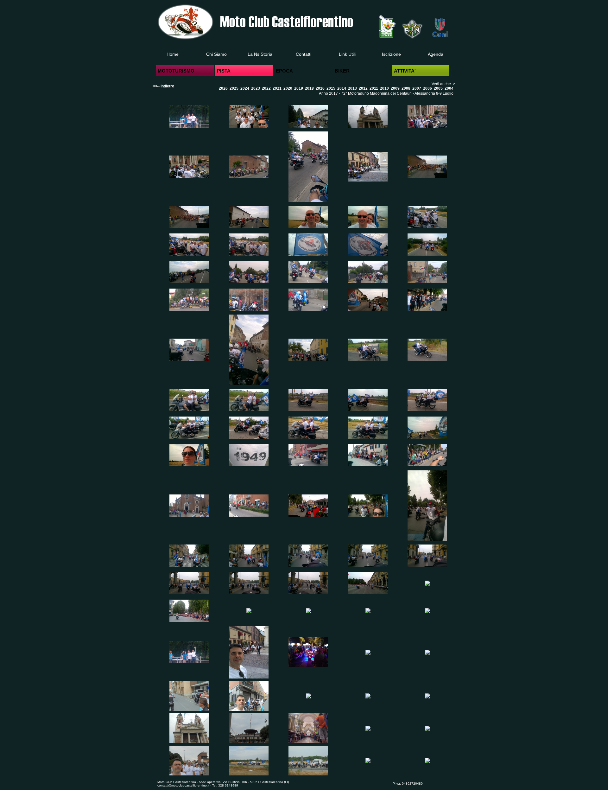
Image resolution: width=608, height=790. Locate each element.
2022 (266, 88)
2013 (352, 88)
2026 (223, 88)
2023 (255, 88)
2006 (427, 88)
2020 (287, 88)
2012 (363, 88)
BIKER (342, 70)
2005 (438, 88)
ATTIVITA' (405, 70)
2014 (341, 88)
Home (173, 54)
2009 (395, 88)
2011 (374, 88)
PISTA (224, 70)
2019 (298, 88)
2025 (234, 88)
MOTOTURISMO (176, 70)
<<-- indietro (163, 86)
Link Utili (347, 54)
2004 (449, 88)
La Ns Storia (260, 54)
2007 (416, 88)
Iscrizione (391, 54)
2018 (309, 88)
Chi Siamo (216, 54)
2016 (320, 88)
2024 (244, 88)
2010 (384, 88)
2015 (330, 88)
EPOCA (284, 70)
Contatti (303, 54)
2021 (277, 88)
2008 (406, 88)
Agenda (435, 54)
